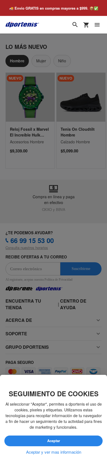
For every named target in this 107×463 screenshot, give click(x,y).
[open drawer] (97, 24)
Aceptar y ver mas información (54, 452)
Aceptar (53, 441)
